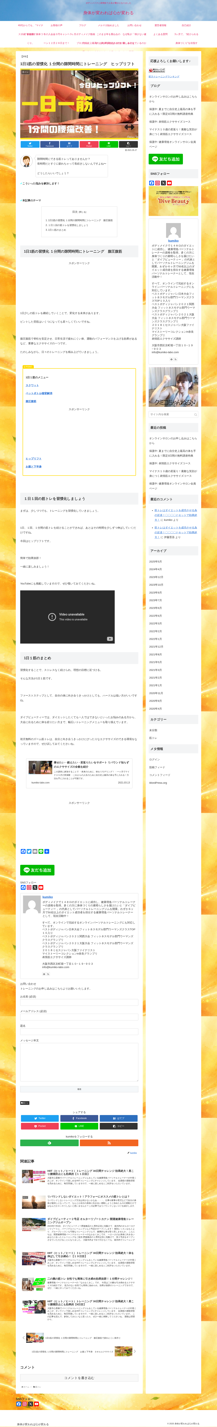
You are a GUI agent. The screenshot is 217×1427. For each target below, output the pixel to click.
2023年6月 (155, 607)
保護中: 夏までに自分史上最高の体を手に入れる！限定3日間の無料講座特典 (172, 111)
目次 (75, 211)
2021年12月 (156, 646)
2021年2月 (155, 677)
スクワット (32, 385)
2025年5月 (155, 561)
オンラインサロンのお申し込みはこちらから (173, 99)
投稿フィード (157, 767)
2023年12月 (156, 576)
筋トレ (25, 1103)
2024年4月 (155, 569)
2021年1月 (155, 685)
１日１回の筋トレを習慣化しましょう (68, 225)
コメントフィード (159, 775)
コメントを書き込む (79, 1378)
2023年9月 (155, 592)
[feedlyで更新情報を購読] (44, 974)
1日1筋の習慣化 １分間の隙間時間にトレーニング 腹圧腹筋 (80, 220)
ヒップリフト (34, 458)
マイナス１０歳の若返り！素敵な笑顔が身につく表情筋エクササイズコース (173, 132)
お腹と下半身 (34, 466)
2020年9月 (155, 700)
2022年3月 (155, 623)
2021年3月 (155, 669)
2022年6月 (155, 615)
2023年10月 (156, 584)
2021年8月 (155, 654)
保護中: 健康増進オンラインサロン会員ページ (172, 144)
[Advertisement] (79, 286)
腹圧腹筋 (31, 401)
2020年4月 (155, 708)
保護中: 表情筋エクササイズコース (170, 121)
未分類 (153, 730)
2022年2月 (155, 631)
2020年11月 (156, 693)
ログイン (154, 759)
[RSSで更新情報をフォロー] (48, 974)
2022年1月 (155, 638)
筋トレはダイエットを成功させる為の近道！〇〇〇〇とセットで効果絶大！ (176, 515)
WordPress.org (158, 782)
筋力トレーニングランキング (164, 76)
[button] (195, 414)
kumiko (48, 897)
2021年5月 (155, 662)
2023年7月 (155, 600)
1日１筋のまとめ (57, 230)
